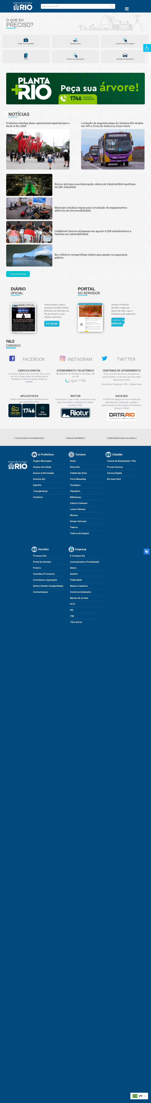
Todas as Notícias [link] (18, 274)
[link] (147, 48)
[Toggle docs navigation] (127, 9)
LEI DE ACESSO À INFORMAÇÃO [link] (29, 438)
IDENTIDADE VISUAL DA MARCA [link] (122, 438)
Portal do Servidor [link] (118, 322)
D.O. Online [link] (52, 324)
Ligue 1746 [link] (77, 381)
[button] (111, 6)
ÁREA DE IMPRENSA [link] (75, 438)
